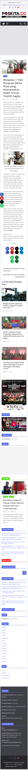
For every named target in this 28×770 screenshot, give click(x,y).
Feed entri (4, 673)
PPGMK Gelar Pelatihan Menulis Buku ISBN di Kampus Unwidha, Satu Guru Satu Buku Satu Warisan (13, 553)
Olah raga (4, 648)
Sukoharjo (4, 658)
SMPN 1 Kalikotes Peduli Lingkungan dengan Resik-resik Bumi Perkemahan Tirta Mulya (13, 335)
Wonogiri (4, 661)
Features (5, 496)
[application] (14, 424)
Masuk (3, 670)
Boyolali (4, 627)
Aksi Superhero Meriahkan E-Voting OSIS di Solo (14, 270)
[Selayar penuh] (24, 429)
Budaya (3, 630)
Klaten (5, 76)
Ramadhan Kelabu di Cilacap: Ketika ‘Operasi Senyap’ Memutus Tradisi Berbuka (13, 504)
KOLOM (4, 643)
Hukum (3, 635)
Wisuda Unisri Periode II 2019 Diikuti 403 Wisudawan (13, 276)
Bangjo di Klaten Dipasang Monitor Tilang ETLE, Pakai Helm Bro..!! (12, 306)
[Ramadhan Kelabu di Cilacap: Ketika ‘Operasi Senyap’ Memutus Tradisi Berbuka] (14, 487)
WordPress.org (5, 678)
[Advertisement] (14, 40)
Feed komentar (5, 675)
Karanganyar (5, 638)
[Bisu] (22, 429)
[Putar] (3, 429)
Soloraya (4, 653)
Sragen (3, 656)
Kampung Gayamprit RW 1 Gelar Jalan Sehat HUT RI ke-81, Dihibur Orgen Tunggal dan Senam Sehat (14, 547)
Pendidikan (4, 651)
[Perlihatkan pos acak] (24, 24)
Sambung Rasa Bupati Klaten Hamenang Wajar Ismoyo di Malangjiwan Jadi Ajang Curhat (13, 365)
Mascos (14, 511)
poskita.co (16, 99)
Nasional (11, 496)
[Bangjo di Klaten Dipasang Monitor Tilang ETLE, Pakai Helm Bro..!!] (14, 289)
